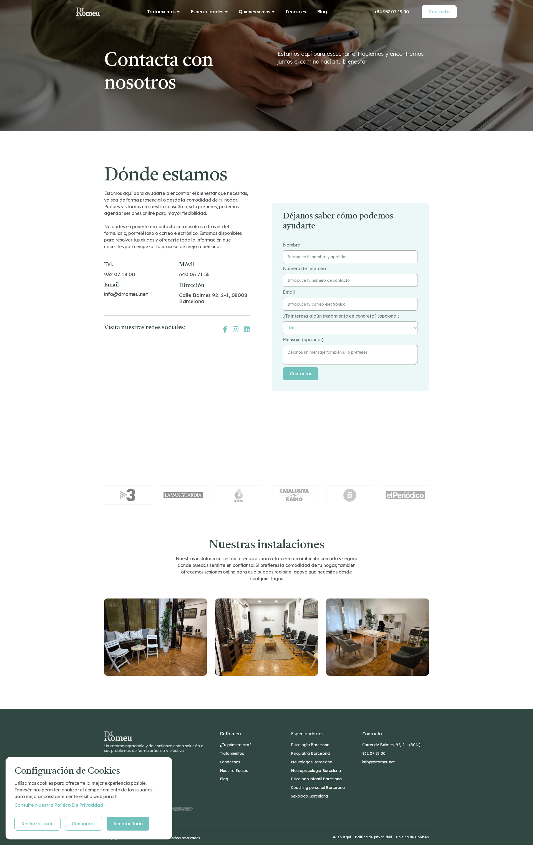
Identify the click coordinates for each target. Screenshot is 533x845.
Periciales (296, 11)
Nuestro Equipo (234, 770)
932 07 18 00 (119, 274)
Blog (322, 11)
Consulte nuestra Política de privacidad (58, 805)
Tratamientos (232, 753)
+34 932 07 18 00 (391, 11)
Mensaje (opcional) (303, 339)
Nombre (291, 245)
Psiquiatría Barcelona (310, 753)
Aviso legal (342, 837)
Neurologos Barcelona (311, 762)
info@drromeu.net (126, 294)
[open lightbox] (155, 637)
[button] (163, 12)
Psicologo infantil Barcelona (316, 778)
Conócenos (230, 762)
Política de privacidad (373, 837)
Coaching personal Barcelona (318, 787)
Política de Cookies (412, 837)
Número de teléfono (304, 268)
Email (289, 292)
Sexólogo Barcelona (309, 796)
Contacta (439, 11)
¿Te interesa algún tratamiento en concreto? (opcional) (341, 316)
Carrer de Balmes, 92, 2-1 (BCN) (391, 744)
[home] (88, 11)
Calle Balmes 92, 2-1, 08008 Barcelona (213, 298)
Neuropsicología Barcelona (316, 770)
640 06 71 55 (194, 274)
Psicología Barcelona (310, 744)
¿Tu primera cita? (236, 744)
